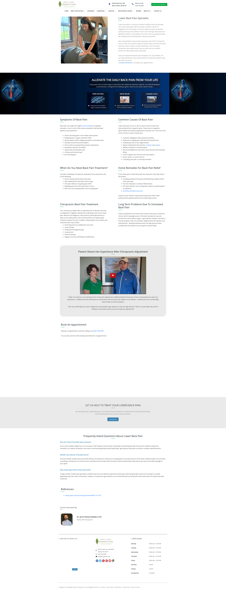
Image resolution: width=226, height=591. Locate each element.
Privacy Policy (109, 587)
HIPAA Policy (118, 587)
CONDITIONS (100, 11)
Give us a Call (139, 3)
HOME (66, 11)
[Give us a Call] (133, 4)
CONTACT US (157, 11)
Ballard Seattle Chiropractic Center (78, 587)
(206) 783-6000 (139, 5)
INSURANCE (90, 11)
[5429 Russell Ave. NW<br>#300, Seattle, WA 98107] (109, 4)
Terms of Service (135, 587)
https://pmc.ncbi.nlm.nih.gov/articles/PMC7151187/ (83, 495)
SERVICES (111, 11)
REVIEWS (138, 11)
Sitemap (102, 587)
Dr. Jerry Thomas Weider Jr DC (89, 517)
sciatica (157, 145)
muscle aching (86, 126)
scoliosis (148, 145)
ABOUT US (147, 11)
